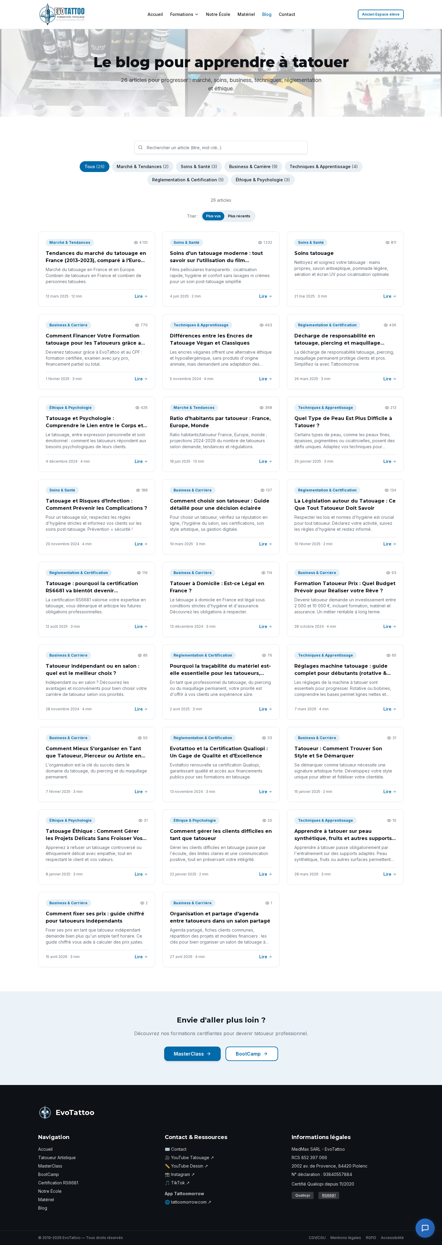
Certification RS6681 (58, 1182)
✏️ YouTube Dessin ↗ (186, 1165)
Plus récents (239, 216)
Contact (287, 14)
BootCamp (248, 1054)
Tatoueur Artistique (57, 1157)
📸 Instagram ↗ (180, 1174)
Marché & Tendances (143, 166)
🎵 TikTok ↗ (177, 1182)
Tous (94, 166)
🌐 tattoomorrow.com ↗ (188, 1201)
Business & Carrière (253, 166)
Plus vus (213, 216)
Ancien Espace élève (381, 14)
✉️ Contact (175, 1149)
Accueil (155, 14)
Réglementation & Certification (188, 179)
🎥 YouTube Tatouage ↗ (189, 1157)
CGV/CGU (317, 1237)
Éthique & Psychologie (263, 179)
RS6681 (329, 1195)
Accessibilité (392, 1237)
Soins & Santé (199, 166)
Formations (181, 14)
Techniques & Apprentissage (324, 166)
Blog (267, 14)
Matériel (246, 14)
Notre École (218, 14)
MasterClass (189, 1054)
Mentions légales (345, 1237)
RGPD (371, 1237)
